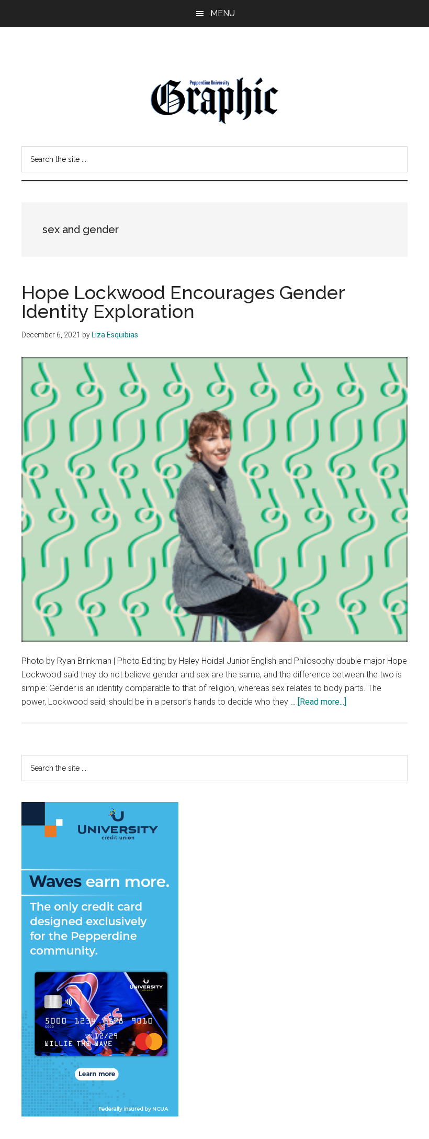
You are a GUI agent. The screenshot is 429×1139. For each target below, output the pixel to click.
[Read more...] (322, 702)
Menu (222, 13)
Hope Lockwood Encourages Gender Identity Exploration (183, 301)
